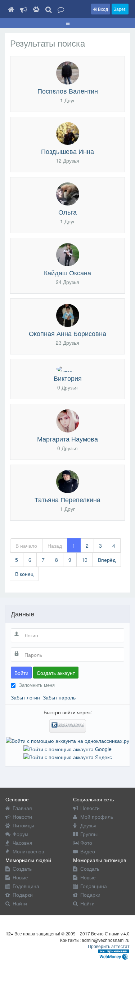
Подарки (23, 894)
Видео (87, 851)
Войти (21, 672)
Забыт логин (25, 697)
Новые (20, 877)
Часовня (22, 842)
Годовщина (26, 886)
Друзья (88, 825)
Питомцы (23, 825)
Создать (22, 868)
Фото (86, 842)
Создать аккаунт (56, 672)
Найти (20, 903)
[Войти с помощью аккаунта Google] (67, 747)
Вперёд (107, 559)
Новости (22, 816)
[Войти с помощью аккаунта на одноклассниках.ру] (67, 740)
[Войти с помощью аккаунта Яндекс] (67, 756)
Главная (22, 807)
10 (84, 559)
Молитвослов (28, 851)
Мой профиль (96, 816)
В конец (24, 573)
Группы (89, 833)
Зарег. (120, 9)
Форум (20, 833)
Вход (102, 9)
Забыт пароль (59, 697)
